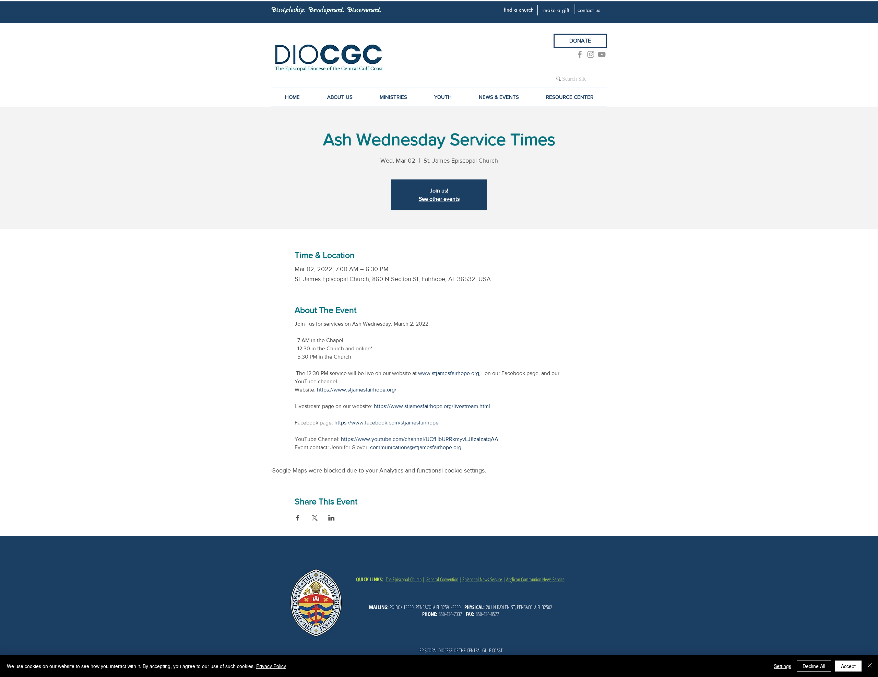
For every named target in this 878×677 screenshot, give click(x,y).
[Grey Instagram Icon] (590, 54)
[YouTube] (601, 54)
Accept (848, 666)
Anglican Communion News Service (535, 579)
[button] (498, 97)
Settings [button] (782, 666)
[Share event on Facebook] (298, 518)
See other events (439, 199)
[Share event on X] (314, 518)
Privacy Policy (271, 666)
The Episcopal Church (404, 579)
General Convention (442, 579)
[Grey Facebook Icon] (579, 54)
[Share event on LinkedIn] (331, 518)
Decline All (814, 666)
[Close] (870, 666)
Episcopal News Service (482, 579)
